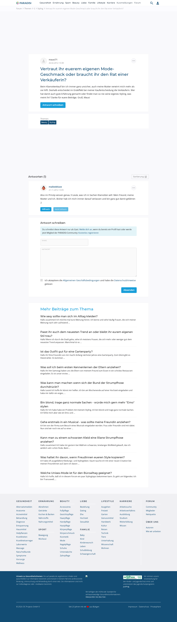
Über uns (152, 522)
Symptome (21, 555)
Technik (104, 533)
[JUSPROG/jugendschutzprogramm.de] (132, 577)
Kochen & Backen (46, 514)
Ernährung (58, 3)
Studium (123, 518)
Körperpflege (66, 529)
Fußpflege (64, 510)
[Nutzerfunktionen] (158, 3)
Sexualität (84, 521)
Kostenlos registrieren (88, 232)
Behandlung (21, 518)
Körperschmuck (67, 533)
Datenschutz (144, 606)
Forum (137, 3)
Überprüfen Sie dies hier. (96, 597)
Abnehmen (44, 507)
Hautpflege (65, 525)
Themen (27, 8)
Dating (83, 510)
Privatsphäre (156, 606)
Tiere (103, 536)
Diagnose (20, 521)
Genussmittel (107, 518)
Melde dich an (85, 229)
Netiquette (151, 514)
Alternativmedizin (24, 507)
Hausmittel (21, 529)
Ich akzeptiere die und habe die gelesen (90, 282)
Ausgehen (105, 507)
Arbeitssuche (126, 507)
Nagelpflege (65, 544)
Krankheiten (21, 536)
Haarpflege (65, 518)
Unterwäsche (66, 552)
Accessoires (65, 507)
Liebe (84, 3)
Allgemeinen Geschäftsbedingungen (81, 280)
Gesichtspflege (66, 514)
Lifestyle (101, 3)
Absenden (128, 290)
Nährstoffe (43, 518)
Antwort (46, 249)
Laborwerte (21, 544)
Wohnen (105, 548)
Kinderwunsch (86, 542)
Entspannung (22, 525)
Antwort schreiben (53, 105)
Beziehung (84, 507)
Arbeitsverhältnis (127, 510)
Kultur (104, 525)
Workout (42, 539)
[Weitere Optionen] (134, 61)
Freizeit (104, 510)
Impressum (132, 606)
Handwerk (106, 521)
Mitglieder (150, 510)
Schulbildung (86, 550)
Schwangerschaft (88, 554)
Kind (82, 539)
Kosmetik (64, 536)
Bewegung (43, 535)
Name (44, 240)
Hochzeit (84, 518)
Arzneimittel (21, 514)
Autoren (149, 527)
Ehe (81, 514)
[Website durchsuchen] (152, 3)
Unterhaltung (107, 540)
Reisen (104, 529)
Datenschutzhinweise (125, 280)
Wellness (20, 563)
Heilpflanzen (21, 533)
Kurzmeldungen (125, 3)
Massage (20, 548)
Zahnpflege (65, 555)
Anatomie (20, 510)
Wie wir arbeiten (153, 531)
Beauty (75, 3)
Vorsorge (20, 559)
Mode (62, 540)
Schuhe (63, 548)
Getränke (43, 510)
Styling (40, 8)
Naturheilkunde (23, 552)
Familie (91, 3)
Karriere (111, 3)
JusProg (126, 586)
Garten (104, 514)
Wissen (123, 525)
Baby (82, 535)
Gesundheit (45, 3)
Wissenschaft (107, 544)
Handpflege (65, 521)
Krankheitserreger (24, 540)
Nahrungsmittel (46, 521)
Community (151, 507)
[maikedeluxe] (44, 187)
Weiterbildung (126, 521)
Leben (83, 546)
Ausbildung (125, 514)
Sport (68, 3)
